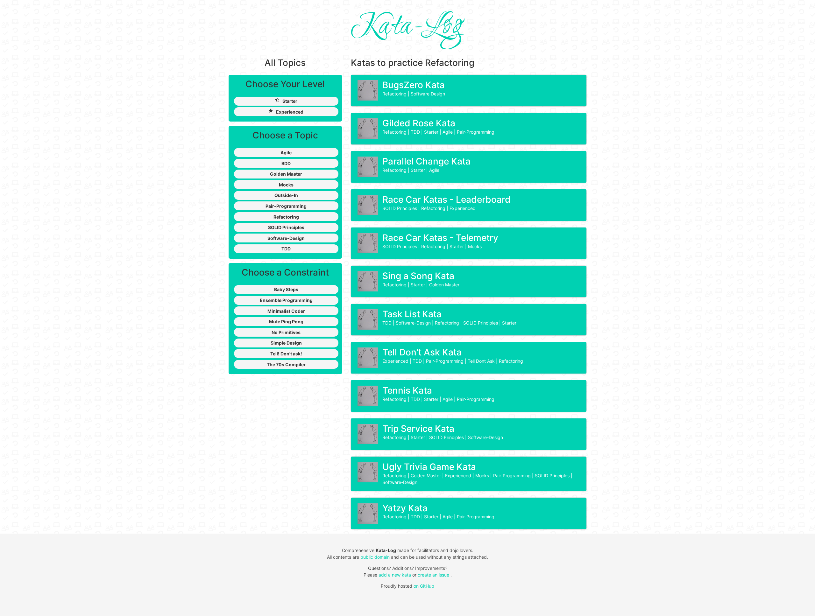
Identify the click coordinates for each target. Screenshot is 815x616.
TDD (416, 132)
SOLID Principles (400, 208)
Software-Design (414, 323)
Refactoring (395, 93)
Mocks (475, 246)
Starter (432, 132)
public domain (375, 557)
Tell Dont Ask (482, 361)
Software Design (428, 93)
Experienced (463, 208)
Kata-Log (407, 26)
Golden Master (444, 284)
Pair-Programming (475, 132)
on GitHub (424, 586)
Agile (448, 132)
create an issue (434, 575)
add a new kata (395, 575)
